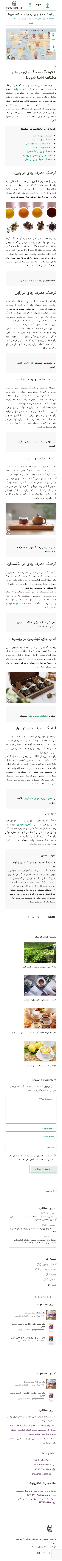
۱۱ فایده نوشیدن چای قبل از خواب (40, 999)
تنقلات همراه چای (37, 716)
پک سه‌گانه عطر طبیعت (35, 1313)
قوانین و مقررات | (49, 1552)
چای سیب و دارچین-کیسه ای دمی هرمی (28, 1337)
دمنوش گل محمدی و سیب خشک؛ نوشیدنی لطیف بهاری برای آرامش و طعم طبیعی (35, 1241)
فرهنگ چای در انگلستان (39, 151)
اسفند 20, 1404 (49, 1236)
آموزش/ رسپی (49, 1264)
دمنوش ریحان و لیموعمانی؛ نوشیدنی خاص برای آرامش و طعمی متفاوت (33, 1218)
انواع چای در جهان (28, 280)
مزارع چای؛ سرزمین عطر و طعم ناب (39, 967)
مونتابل (16, 116)
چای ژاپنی (28, 363)
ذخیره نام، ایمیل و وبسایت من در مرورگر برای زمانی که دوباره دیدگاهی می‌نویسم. (31, 1157)
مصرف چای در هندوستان (39, 143)
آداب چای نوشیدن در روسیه (37, 155)
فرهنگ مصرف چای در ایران (38, 159)
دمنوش (52, 1279)
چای (44, 19)
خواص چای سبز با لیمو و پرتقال (41, 1065)
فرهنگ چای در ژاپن (42, 139)
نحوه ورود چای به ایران (38, 798)
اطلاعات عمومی (48, 1269)
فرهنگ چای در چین (42, 135)
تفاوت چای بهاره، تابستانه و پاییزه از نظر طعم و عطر (33, 1230)
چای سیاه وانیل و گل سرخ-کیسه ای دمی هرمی (28, 1325)
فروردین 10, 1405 (48, 1213)
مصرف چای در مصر (42, 147)
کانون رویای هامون (40, 1546)
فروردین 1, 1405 (48, 1225)
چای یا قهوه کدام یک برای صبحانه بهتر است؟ (34, 1032)
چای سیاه (37, 442)
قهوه (15, 603)
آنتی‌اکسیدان (24, 824)
